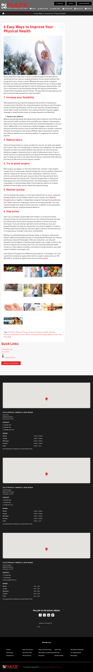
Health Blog (11, 13)
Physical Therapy (22, 332)
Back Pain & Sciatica (27, 649)
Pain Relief (7, 337)
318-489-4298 (7, 575)
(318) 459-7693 (7, 425)
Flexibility (11, 332)
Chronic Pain (57, 649)
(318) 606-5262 (60, 3)
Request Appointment (84, 3)
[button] (46, 399)
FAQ (2, 354)
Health (45, 332)
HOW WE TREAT (56, 8)
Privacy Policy (48, 667)
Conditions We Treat (9, 357)
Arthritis (8, 649)
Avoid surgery (42, 334)
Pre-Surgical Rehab (76, 652)
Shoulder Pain (10, 655)
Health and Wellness (24, 13)
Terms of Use (57, 667)
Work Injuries (74, 655)
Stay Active (15, 334)
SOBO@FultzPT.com (9, 429)
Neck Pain (57, 652)
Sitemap (41, 667)
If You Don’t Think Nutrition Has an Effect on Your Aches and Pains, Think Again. (30, 265)
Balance (51, 334)
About (34, 8)
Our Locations (5, 351)
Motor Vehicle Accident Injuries (46, 652)
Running (7, 334)
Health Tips (79, 8)
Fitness (22, 334)
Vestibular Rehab (58, 655)
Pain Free (57, 334)
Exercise (52, 332)
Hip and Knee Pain (27, 652)
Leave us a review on (45, 623)
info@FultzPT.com (8, 504)
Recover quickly (31, 334)
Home (3, 13)
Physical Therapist (36, 332)
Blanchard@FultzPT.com (10, 580)
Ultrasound (41, 655)
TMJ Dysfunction (26, 655)
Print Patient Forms (7, 349)
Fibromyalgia (9, 652)
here (46, 258)
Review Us (71, 3)
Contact (89, 8)
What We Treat (44, 8)
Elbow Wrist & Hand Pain (77, 649)
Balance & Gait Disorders (45, 649)
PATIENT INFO (68, 8)
